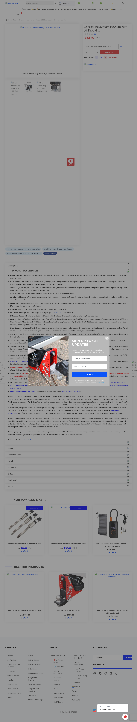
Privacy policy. (100, 382)
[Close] (106, 338)
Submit (89, 374)
